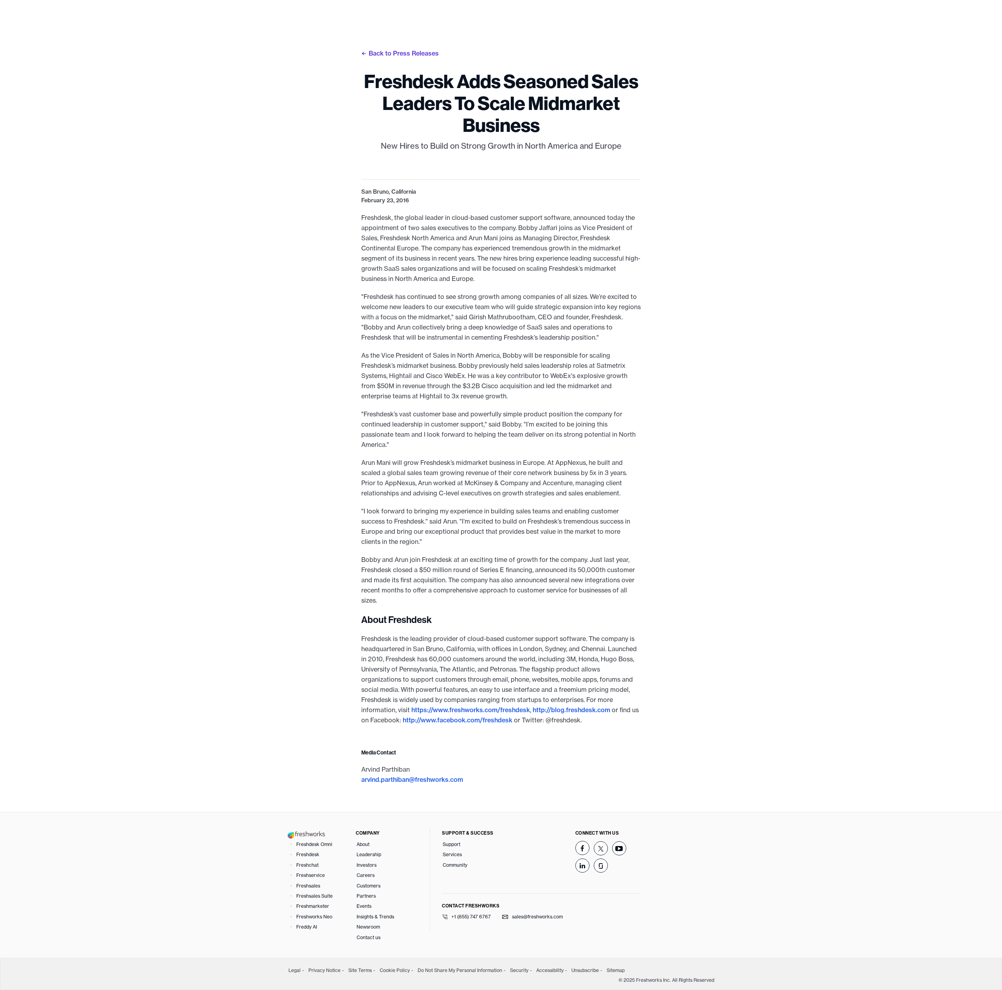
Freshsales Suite (314, 896)
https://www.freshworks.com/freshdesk (470, 710)
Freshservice (310, 875)
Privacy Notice (324, 970)
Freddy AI (306, 927)
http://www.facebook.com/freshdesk (457, 720)
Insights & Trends (375, 917)
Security (519, 970)
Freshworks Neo (314, 917)
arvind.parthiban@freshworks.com (412, 779)
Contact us (368, 937)
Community (455, 865)
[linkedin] (582, 866)
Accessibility (550, 970)
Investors (367, 865)
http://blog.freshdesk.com (571, 710)
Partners (366, 896)
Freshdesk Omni (314, 844)
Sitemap (616, 970)
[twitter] (601, 848)
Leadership (369, 854)
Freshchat (307, 865)
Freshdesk (307, 854)
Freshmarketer (312, 906)
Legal (294, 970)
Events (364, 906)
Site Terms (360, 970)
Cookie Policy (395, 970)
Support (451, 844)
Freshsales (308, 886)
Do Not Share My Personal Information (460, 970)
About (363, 844)
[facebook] (582, 848)
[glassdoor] (601, 866)
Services (452, 854)
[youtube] (619, 848)
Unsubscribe (585, 970)
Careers (366, 875)
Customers (368, 886)
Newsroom (368, 927)
